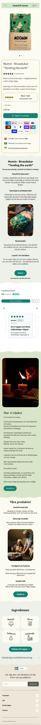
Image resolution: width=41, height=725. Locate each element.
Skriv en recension (16, 301)
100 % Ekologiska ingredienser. (18, 148)
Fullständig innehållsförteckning (17, 657)
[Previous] (4, 308)
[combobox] (20, 668)
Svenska (21, 668)
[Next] (36, 308)
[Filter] (33, 301)
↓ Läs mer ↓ (7, 105)
